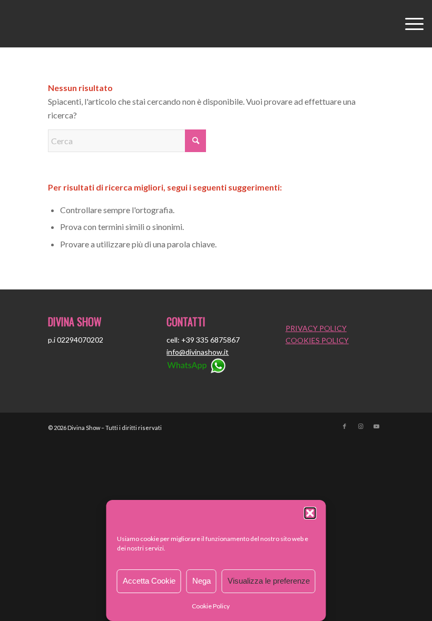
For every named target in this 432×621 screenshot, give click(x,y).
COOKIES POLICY (317, 340)
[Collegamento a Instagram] (360, 426)
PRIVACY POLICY (316, 328)
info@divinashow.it (197, 351)
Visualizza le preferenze (269, 580)
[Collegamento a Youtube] (376, 426)
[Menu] (409, 23)
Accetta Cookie (149, 580)
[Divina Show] (216, 23)
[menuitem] (409, 23)
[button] (310, 513)
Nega (201, 580)
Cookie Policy (211, 606)
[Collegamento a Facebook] (344, 426)
